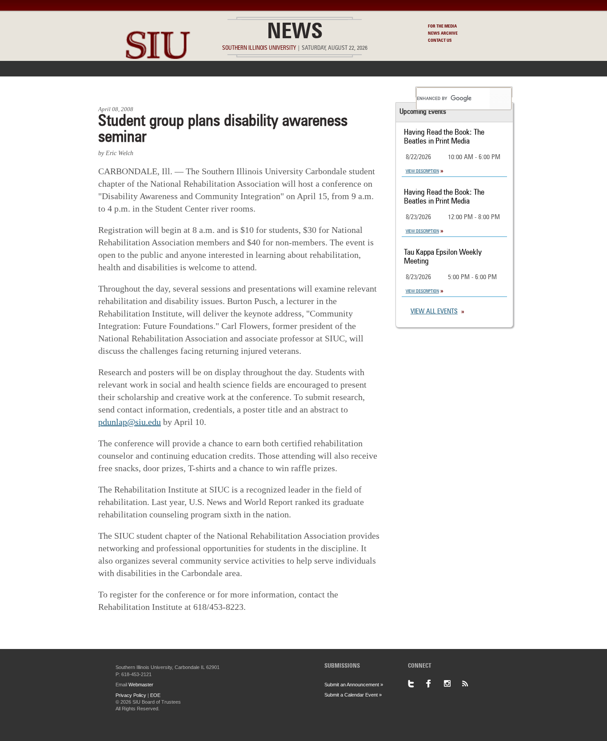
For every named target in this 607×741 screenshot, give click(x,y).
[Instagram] (452, 684)
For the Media (442, 26)
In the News (173, 92)
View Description (422, 171)
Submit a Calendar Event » (353, 694)
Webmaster (140, 684)
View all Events (434, 311)
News (295, 33)
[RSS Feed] (470, 684)
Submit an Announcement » (353, 684)
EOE (155, 695)
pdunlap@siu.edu (129, 422)
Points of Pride (306, 92)
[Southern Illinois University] (157, 80)
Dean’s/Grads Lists (376, 92)
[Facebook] (434, 684)
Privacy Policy (131, 695)
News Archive (443, 33)
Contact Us (440, 40)
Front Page (120, 92)
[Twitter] (417, 684)
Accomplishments (237, 92)
